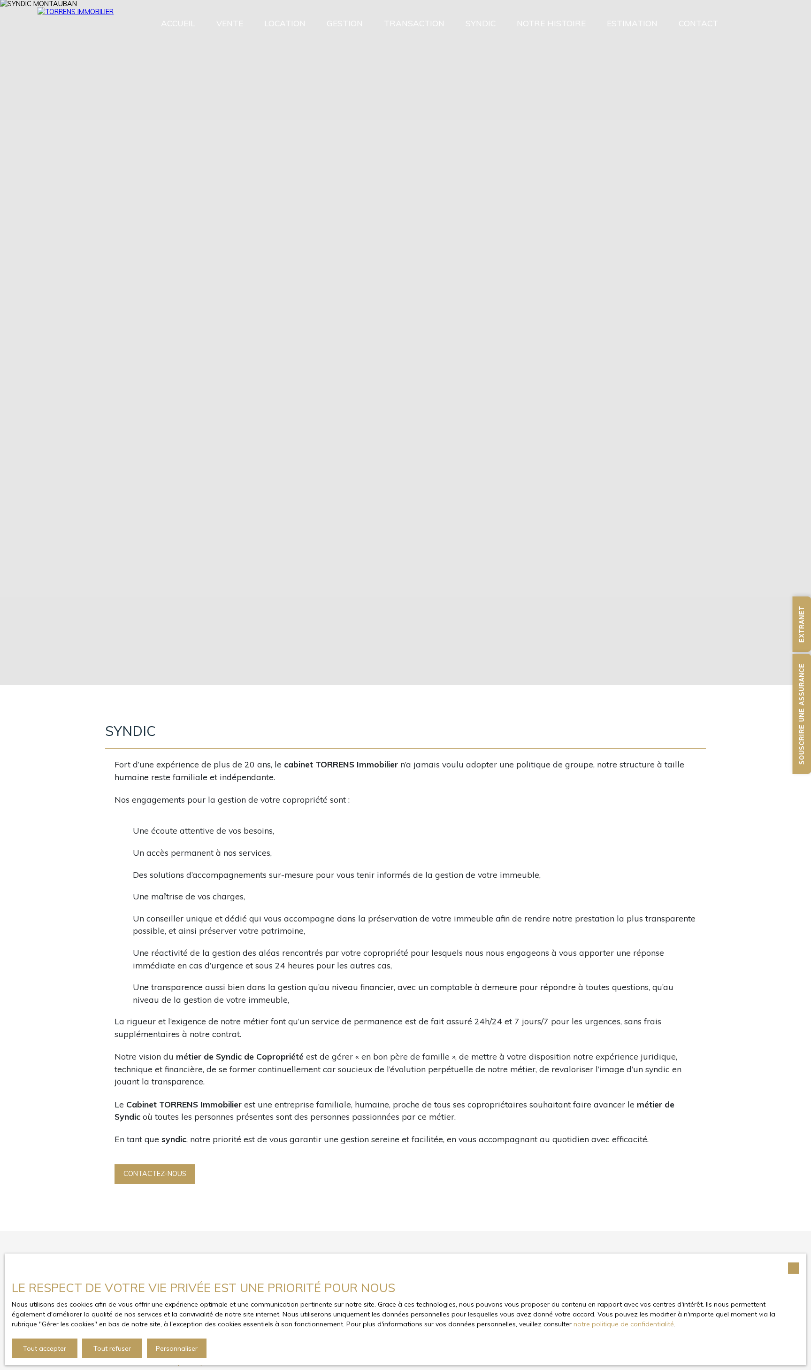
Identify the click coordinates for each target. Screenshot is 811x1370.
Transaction (414, 23)
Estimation (632, 23)
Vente (229, 23)
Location (285, 23)
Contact (698, 23)
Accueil (178, 23)
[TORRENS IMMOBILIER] (70, 23)
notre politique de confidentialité (624, 1324)
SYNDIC (481, 23)
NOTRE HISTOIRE (551, 23)
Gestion (345, 23)
